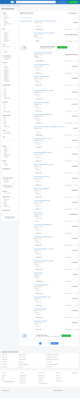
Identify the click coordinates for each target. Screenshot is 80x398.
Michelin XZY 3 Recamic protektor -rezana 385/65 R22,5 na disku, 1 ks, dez (49, 126)
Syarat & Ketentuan (23, 375)
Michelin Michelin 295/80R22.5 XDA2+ (42, 76)
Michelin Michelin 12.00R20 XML (40, 321)
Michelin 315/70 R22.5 (38, 212)
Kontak (3, 379)
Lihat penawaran (66, 335)
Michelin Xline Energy (38, 272)
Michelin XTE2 (4, 364)
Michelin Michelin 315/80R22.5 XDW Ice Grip (43, 224)
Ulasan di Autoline (23, 381)
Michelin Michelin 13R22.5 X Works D (41, 102)
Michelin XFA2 (4, 361)
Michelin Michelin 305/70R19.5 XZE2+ (41, 188)
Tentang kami (4, 375)
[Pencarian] (17, 2)
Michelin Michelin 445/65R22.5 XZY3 (41, 64)
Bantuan (3, 377)
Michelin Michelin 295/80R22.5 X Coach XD (43, 152)
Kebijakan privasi (23, 377)
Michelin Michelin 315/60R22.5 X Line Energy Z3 (44, 248)
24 (48, 343)
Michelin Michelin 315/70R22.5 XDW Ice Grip (43, 114)
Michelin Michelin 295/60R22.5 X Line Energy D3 (44, 90)
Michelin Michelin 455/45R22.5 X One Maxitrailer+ (44, 260)
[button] (74, 29)
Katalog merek (22, 382)
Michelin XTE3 (4, 366)
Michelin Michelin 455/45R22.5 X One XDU (42, 138)
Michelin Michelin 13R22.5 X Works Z (41, 176)
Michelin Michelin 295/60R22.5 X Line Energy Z (43, 164)
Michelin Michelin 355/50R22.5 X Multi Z (42, 200)
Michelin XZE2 (4, 359)
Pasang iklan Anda (62, 47)
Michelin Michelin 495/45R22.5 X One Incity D (43, 236)
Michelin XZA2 (4, 354)
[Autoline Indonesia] (5, 2)
